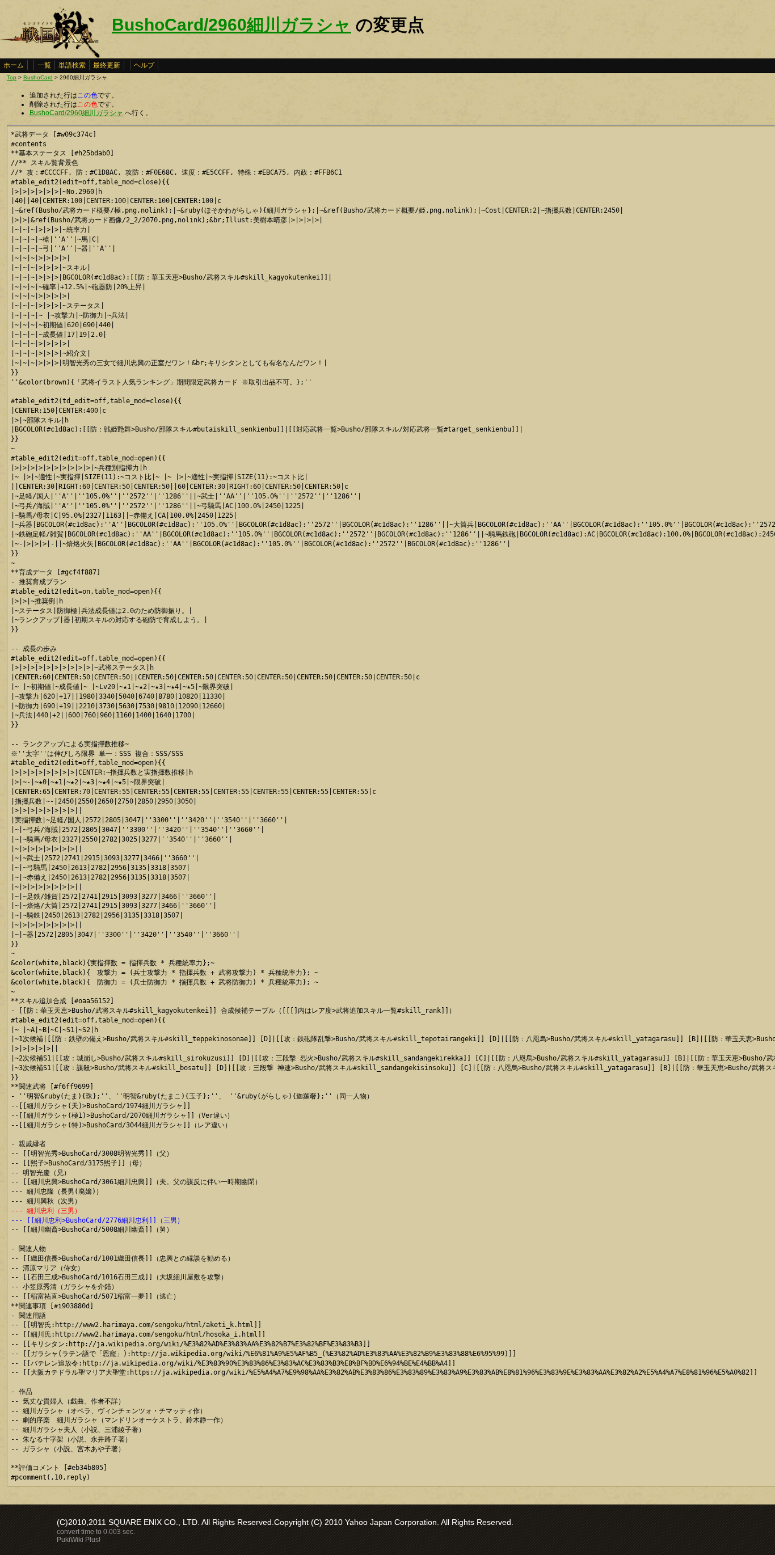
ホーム (13, 65)
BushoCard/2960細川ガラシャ (231, 24)
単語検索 (72, 65)
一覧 (44, 65)
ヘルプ (144, 65)
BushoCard (38, 77)
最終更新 (106, 65)
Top (11, 77)
